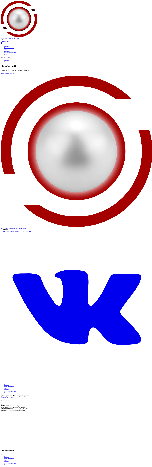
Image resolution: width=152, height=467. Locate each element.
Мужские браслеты (10, 52)
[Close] (1, 404)
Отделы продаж (5, 57)
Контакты (7, 54)
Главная (6, 46)
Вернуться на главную (7, 73)
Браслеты (7, 51)
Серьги (6, 49)
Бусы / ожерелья (9, 48)
